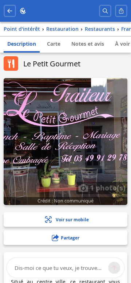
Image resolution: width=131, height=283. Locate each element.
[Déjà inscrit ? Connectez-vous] (121, 11)
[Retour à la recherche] (10, 11)
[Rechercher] (105, 11)
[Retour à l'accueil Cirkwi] (23, 11)
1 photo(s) (107, 187)
